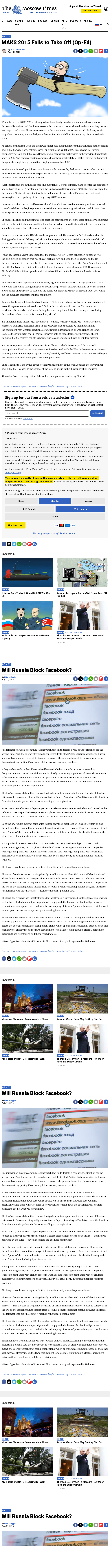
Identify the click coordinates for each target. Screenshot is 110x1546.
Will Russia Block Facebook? (37, 670)
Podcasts (75, 21)
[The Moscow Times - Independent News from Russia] (29, 9)
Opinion (55, 21)
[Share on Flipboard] (101, 51)
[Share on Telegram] (85, 51)
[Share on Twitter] (80, 51)
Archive (88, 21)
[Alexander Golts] (4, 51)
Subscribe (97, 413)
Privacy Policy (28, 419)
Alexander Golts (18, 50)
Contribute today (91, 11)
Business (42, 21)
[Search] (108, 24)
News (9, 21)
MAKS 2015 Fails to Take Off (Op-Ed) (46, 42)
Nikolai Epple (10, 677)
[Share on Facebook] (75, 51)
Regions (31, 21)
